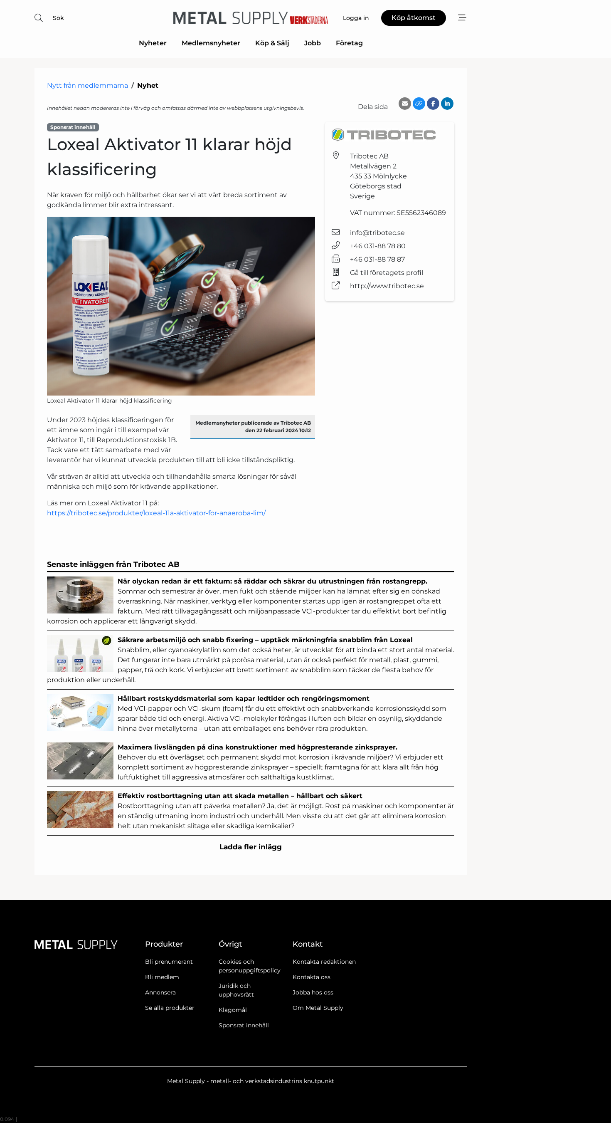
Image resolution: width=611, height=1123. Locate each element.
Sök (58, 18)
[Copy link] (419, 103)
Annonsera (160, 992)
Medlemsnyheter (211, 43)
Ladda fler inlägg (250, 847)
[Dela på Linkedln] (447, 103)
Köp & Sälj (272, 43)
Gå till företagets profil (386, 273)
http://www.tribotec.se (387, 286)
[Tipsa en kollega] (405, 103)
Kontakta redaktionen (324, 961)
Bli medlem (162, 977)
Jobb (312, 43)
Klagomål (233, 1010)
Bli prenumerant (169, 961)
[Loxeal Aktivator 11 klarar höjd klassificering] (181, 306)
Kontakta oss (311, 977)
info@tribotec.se (377, 233)
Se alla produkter (170, 1008)
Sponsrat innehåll (244, 1025)
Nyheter (153, 43)
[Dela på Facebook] (433, 103)
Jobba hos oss (313, 992)
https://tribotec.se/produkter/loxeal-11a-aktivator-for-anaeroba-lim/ (156, 513)
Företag (349, 43)
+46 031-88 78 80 (378, 246)
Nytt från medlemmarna (87, 85)
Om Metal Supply (318, 1008)
